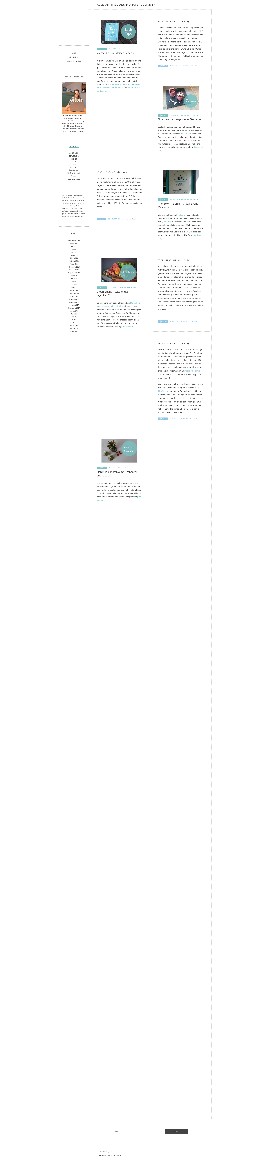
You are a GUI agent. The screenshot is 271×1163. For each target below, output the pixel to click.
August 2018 (74, 276)
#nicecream (186, 134)
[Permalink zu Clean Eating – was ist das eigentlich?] (119, 282)
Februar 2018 (74, 293)
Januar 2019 (74, 264)
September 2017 (74, 308)
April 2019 (74, 255)
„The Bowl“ (167, 222)
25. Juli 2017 (174, 115)
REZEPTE (74, 168)
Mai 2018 (74, 284)
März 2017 (74, 326)
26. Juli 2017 (173, 66)
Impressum (101, 1155)
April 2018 (74, 287)
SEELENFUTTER (74, 179)
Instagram (182, 215)
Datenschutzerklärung (114, 1155)
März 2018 (74, 290)
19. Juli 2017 (112, 219)
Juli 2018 (74, 279)
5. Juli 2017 (173, 418)
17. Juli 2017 (174, 199)
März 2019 (74, 258)
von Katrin (133, 49)
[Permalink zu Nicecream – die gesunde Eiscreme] (181, 109)
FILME (74, 162)
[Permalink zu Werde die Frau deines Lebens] (119, 43)
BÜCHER (74, 159)
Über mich (74, 57)
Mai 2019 (74, 252)
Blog (74, 53)
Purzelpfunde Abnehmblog (74, 22)
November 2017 (74, 302)
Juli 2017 (74, 314)
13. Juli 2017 (113, 287)
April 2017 (74, 323)
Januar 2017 (74, 331)
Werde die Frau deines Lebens (115, 53)
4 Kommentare (124, 287)
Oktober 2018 (74, 270)
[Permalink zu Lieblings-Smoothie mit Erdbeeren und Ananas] (119, 462)
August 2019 (74, 243)
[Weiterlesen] (103, 91)
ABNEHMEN (74, 153)
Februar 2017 (74, 328)
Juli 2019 (74, 246)
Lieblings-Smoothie (74, 173)
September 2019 (74, 240)
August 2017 (74, 311)
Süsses (74, 176)
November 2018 (74, 267)
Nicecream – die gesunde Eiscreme (179, 119)
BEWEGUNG (74, 156)
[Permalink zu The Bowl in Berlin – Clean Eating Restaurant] (181, 194)
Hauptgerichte (74, 170)
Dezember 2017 (74, 299)
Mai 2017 (74, 320)
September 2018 (74, 273)
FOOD (74, 165)
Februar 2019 (74, 261)
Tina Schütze (134, 88)
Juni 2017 (74, 317)
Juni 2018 (74, 281)
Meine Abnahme (74, 61)
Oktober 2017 (74, 305)
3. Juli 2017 (113, 468)
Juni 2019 (74, 249)
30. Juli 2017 (113, 49)
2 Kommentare (124, 49)
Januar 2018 (74, 296)
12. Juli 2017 (173, 321)
